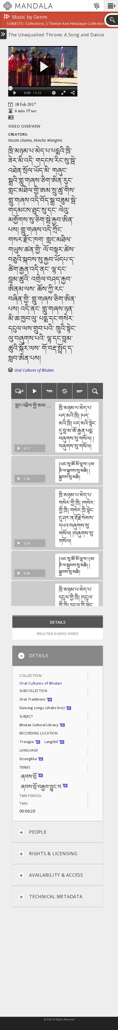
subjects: (15, 24)
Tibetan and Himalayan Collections (77, 24)
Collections (35, 24)
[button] (111, 6)
